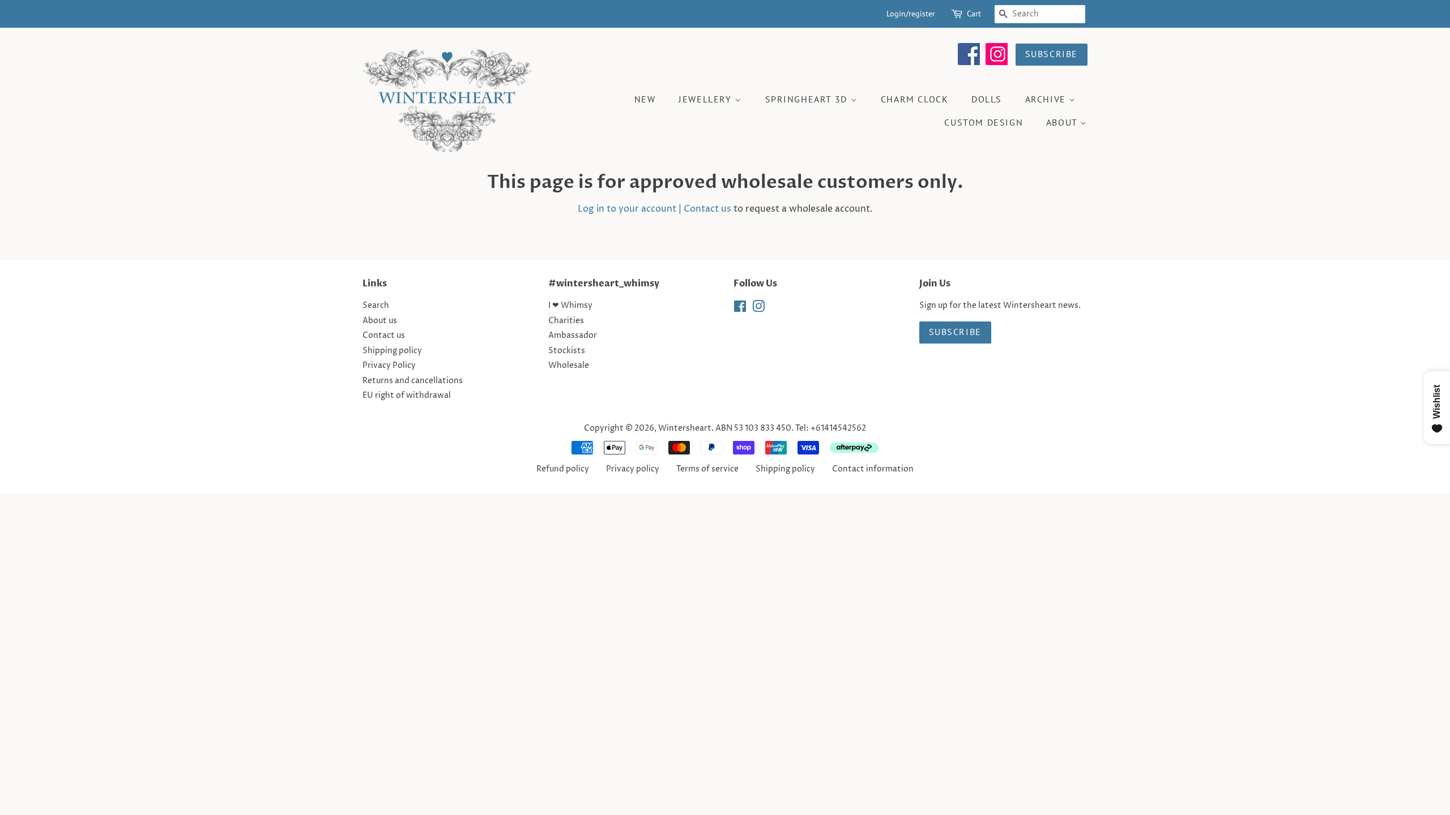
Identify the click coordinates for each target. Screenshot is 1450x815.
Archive (1047, 99)
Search (375, 306)
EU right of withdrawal (406, 396)
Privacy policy (632, 469)
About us (379, 321)
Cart (974, 13)
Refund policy (562, 469)
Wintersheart (684, 428)
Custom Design (983, 122)
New (645, 99)
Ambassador (572, 336)
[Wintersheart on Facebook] (969, 62)
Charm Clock (915, 99)
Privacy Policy (389, 366)
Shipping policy (392, 351)
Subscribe (1051, 53)
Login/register (910, 13)
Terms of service (707, 469)
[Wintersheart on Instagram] (997, 62)
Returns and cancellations (412, 381)
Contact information (873, 469)
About (1063, 122)
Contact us (707, 209)
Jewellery (707, 99)
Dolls (986, 99)
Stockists (566, 351)
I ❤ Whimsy (570, 306)
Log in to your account (627, 209)
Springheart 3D (808, 99)
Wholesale (568, 366)
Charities (566, 321)
